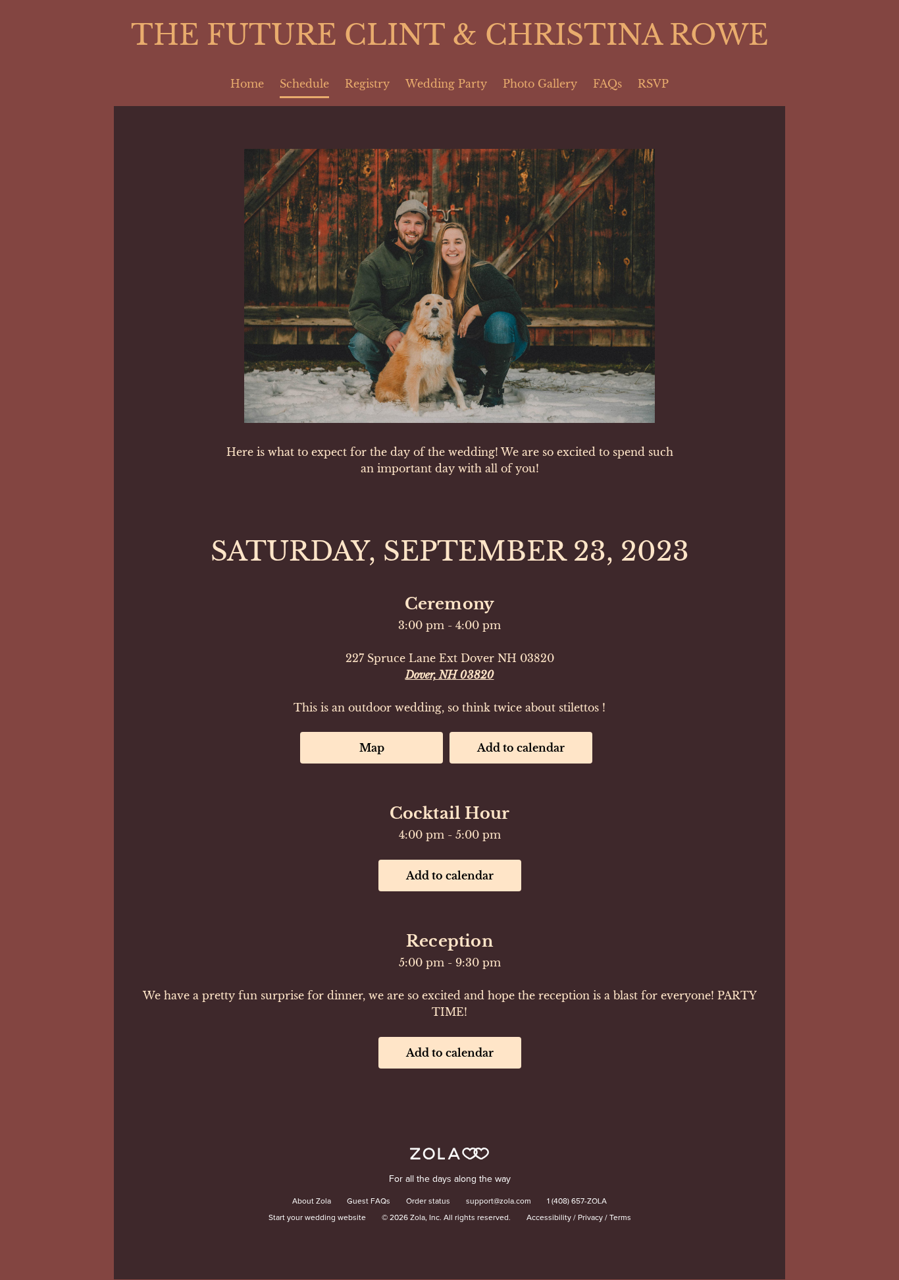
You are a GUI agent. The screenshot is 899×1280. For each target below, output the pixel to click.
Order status (428, 1202)
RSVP (653, 83)
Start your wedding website (317, 1218)
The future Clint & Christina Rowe (449, 35)
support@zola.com (498, 1202)
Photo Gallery (540, 83)
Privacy (590, 1218)
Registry (367, 83)
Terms (620, 1218)
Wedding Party (446, 83)
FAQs (607, 83)
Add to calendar (521, 747)
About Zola (311, 1202)
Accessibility (549, 1218)
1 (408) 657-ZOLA (577, 1202)
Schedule (304, 83)
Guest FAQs (368, 1202)
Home (247, 83)
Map (371, 747)
